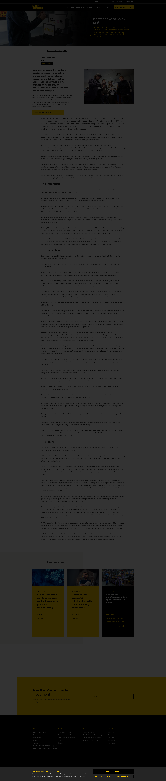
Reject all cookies (102, 776)
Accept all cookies (113, 771)
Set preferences (123, 776)
